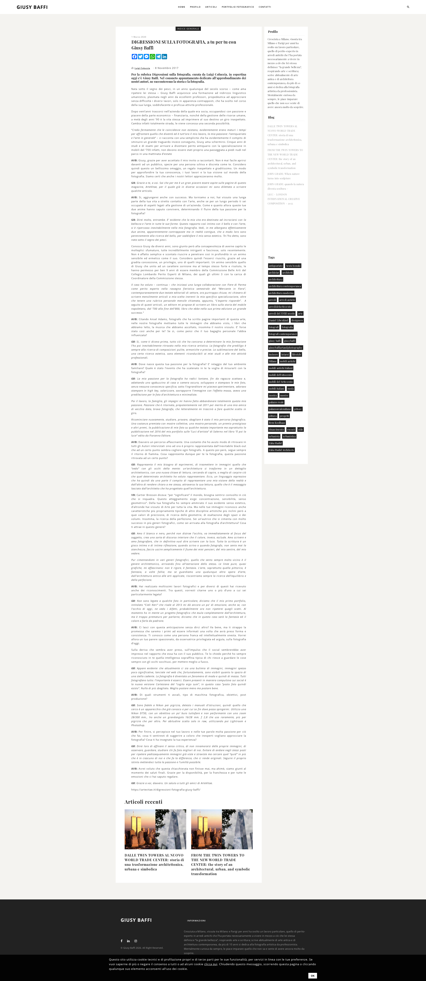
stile (300, 429)
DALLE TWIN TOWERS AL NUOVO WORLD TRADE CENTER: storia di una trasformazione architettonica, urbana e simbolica (154, 862)
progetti (284, 416)
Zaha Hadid (275, 443)
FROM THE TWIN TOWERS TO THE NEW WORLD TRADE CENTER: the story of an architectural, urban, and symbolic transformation (220, 864)
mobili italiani (276, 388)
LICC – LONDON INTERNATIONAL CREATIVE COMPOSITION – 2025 (284, 199)
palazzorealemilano (280, 409)
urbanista (274, 436)
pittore (298, 409)
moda (291, 388)
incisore (273, 354)
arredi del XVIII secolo (282, 313)
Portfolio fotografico (238, 6)
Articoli (211, 6)
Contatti (265, 6)
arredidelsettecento (280, 306)
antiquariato (276, 265)
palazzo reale (276, 402)
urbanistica (289, 436)
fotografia (287, 327)
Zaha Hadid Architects (281, 450)
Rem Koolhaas (277, 422)
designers (297, 320)
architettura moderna (281, 293)
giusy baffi (275, 340)
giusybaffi (289, 340)
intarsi (285, 354)
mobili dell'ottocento (280, 375)
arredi (272, 299)
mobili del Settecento (281, 381)
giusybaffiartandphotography (285, 347)
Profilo (195, 6)
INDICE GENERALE (188, 28)
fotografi (274, 327)
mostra (273, 395)
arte (300, 313)
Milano (273, 361)
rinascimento (276, 429)
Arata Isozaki (293, 265)
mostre (284, 395)
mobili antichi (287, 361)
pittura (273, 416)
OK (313, 975)
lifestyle (296, 354)
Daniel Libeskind (278, 320)
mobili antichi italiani (281, 368)
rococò (291, 429)
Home (181, 6)
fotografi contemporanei (283, 334)
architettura (275, 279)
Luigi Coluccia (142, 68)
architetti (287, 272)
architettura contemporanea (285, 286)
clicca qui (210, 964)
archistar (274, 272)
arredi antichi (287, 299)
